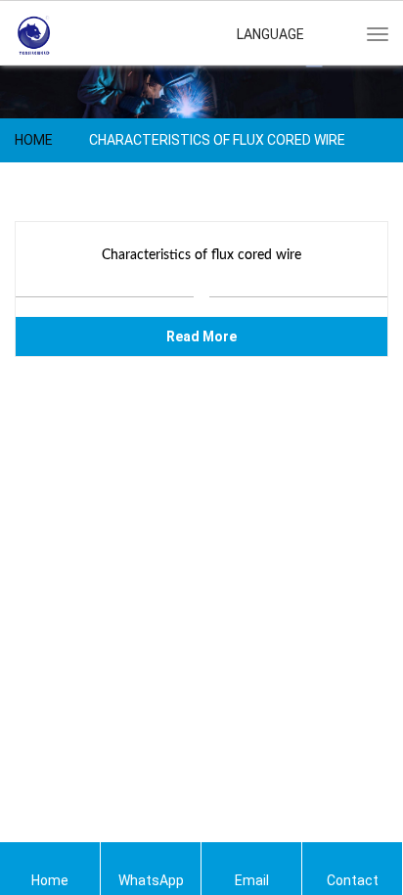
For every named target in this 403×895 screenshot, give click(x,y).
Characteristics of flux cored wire (201, 255)
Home (34, 140)
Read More (201, 336)
